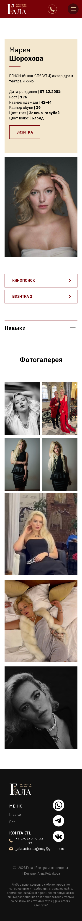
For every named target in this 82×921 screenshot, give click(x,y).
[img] (16, 9)
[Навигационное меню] (73, 9)
